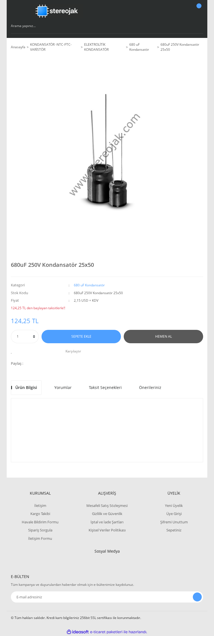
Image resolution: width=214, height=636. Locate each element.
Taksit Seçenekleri (105, 387)
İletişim (40, 505)
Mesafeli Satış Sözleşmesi (107, 505)
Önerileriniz (150, 387)
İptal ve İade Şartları (107, 521)
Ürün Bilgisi (26, 387)
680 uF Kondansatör (89, 285)
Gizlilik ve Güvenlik (107, 513)
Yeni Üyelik (174, 505)
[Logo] (57, 11)
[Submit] (197, 597)
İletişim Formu (40, 538)
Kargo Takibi (40, 513)
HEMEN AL (163, 336)
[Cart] (198, 11)
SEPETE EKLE (81, 336)
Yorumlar (63, 387)
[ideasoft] (78, 632)
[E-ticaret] (106, 632)
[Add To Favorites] (13, 351)
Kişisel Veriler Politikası (107, 530)
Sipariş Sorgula (40, 530)
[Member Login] (180, 11)
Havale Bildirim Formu (40, 521)
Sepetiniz (173, 530)
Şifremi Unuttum (174, 521)
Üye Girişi (174, 513)
